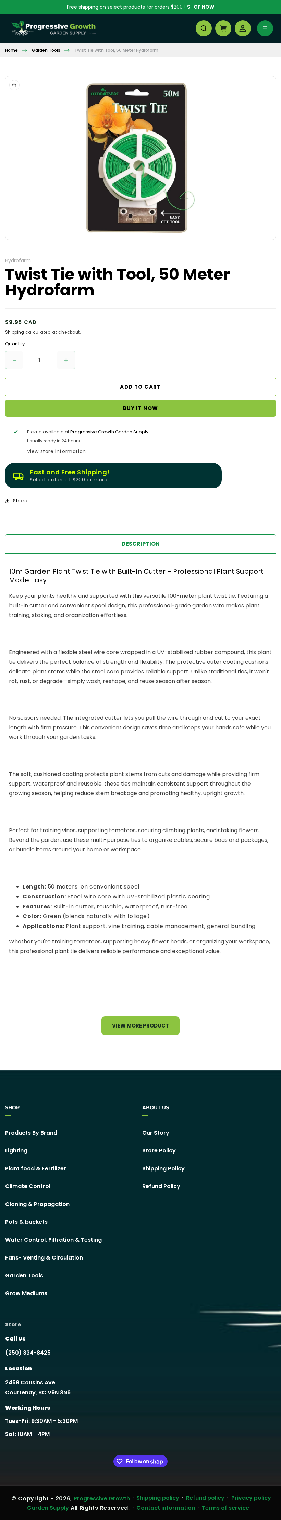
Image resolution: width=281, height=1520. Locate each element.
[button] (204, 28)
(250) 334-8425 (28, 1353)
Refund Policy (161, 1186)
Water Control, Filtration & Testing (53, 1240)
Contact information (165, 1508)
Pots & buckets (26, 1222)
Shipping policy (157, 1498)
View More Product (140, 1025)
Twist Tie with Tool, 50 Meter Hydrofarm (116, 50)
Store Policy (159, 1150)
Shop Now (200, 6)
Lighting (16, 1150)
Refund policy (205, 1498)
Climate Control (27, 1186)
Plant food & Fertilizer (35, 1168)
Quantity (15, 344)
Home (11, 50)
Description (141, 544)
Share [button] (20, 500)
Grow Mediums (26, 1293)
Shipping (14, 332)
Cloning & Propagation (37, 1204)
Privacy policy (251, 1498)
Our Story (155, 1133)
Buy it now (140, 408)
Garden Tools (46, 50)
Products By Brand (31, 1133)
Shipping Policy (163, 1168)
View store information (56, 451)
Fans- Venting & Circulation (44, 1258)
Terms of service (225, 1508)
